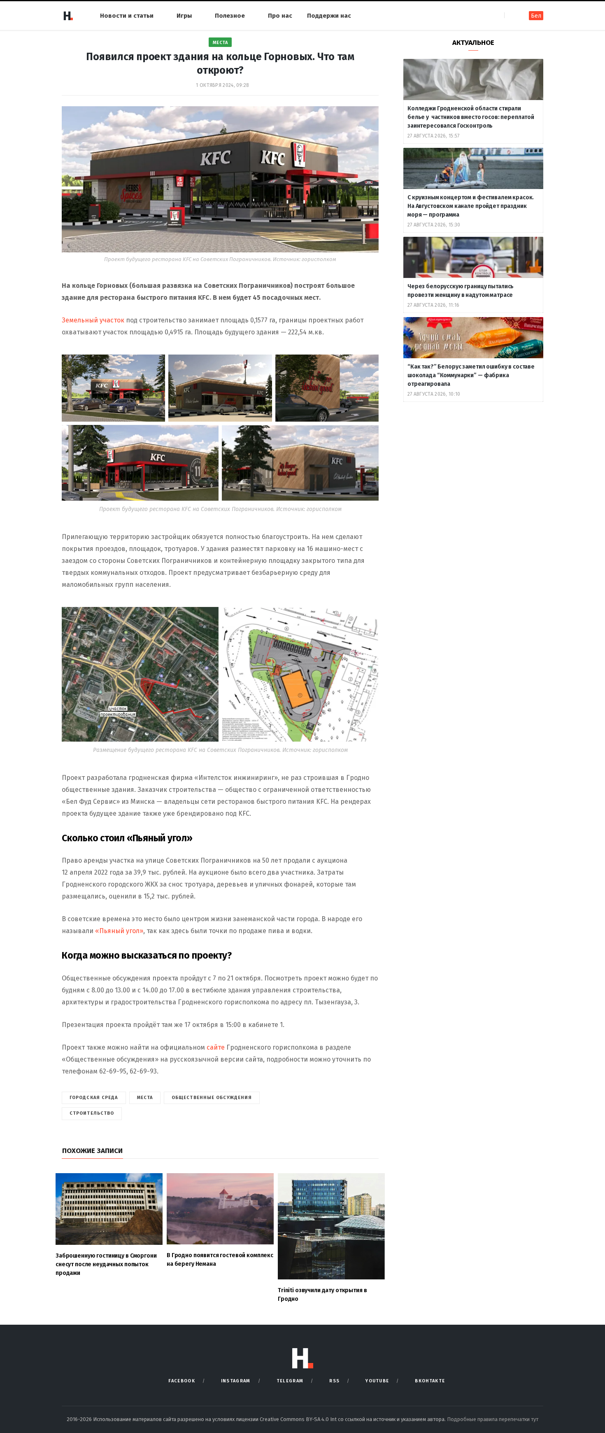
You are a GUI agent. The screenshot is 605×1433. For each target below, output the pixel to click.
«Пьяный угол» (119, 931)
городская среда (94, 1097)
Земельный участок (93, 320)
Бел (536, 15)
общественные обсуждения (212, 1097)
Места (220, 42)
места (145, 1097)
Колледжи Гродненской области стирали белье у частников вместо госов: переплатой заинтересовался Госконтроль (470, 117)
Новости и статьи (127, 15)
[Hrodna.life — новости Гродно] (68, 15)
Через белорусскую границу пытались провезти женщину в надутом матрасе (460, 291)
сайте (216, 1047)
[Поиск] (511, 15)
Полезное (230, 15)
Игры (184, 15)
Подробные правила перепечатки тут (492, 1419)
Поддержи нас (329, 15)
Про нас (280, 15)
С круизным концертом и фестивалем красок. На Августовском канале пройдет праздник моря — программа (470, 206)
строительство (92, 1113)
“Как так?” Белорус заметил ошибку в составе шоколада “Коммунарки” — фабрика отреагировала (471, 375)
